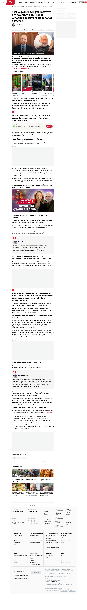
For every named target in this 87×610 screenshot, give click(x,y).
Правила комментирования (59, 526)
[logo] (10, 2)
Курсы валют (64, 537)
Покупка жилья (49, 557)
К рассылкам (36, 572)
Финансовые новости (66, 538)
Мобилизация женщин (51, 540)
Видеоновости (17, 540)
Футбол (63, 557)
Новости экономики (66, 533)
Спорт (63, 553)
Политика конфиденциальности (59, 510)
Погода (15, 544)
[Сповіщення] (67, 3)
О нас (45, 509)
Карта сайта (68, 522)
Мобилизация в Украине (52, 533)
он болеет (49, 412)
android (49, 590)
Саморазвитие (33, 562)
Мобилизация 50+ (49, 538)
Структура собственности (69, 517)
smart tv (64, 590)
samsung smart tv (72, 590)
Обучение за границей (35, 564)
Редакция (46, 511)
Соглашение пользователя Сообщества (58, 522)
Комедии (16, 560)
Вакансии (68, 514)
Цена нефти (64, 535)
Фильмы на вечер (18, 559)
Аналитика (47, 2)
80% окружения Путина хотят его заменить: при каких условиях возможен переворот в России (40, 6)
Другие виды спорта (65, 562)
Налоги (63, 544)
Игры (53, 2)
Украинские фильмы (18, 557)
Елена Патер (19, 24)
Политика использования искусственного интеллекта (58, 514)
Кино (15, 553)
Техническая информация (68, 510)
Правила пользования (48, 523)
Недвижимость (49, 553)
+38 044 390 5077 (32, 511)
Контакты (68, 512)
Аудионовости (17, 542)
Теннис (63, 559)
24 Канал (14, 6)
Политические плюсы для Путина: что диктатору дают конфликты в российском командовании (32, 99)
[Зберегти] (50, 29)
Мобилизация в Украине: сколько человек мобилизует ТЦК (52, 547)
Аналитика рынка (49, 555)
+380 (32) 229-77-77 (53, 581)
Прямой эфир (17, 538)
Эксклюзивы (39, 2)
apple (56, 590)
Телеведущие (47, 519)
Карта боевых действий (35, 537)
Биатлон (63, 560)
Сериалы (16, 562)
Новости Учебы (34, 553)
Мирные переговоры (34, 538)
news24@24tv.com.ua (17, 511)
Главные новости (18, 535)
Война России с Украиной (36, 533)
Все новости (20, 2)
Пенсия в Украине (65, 546)
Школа (31, 558)
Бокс (62, 555)
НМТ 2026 (32, 560)
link (29, 521)
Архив (67, 520)
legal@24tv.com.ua (61, 583)
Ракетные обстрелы (34, 535)
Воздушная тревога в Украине (36, 540)
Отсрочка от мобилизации (51, 544)
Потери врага (33, 547)
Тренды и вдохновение (51, 559)
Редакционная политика (47, 514)
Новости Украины (30, 2)
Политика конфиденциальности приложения (59, 518)
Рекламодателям (47, 521)
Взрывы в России (34, 546)
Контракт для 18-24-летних (52, 542)
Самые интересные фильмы (20, 555)
